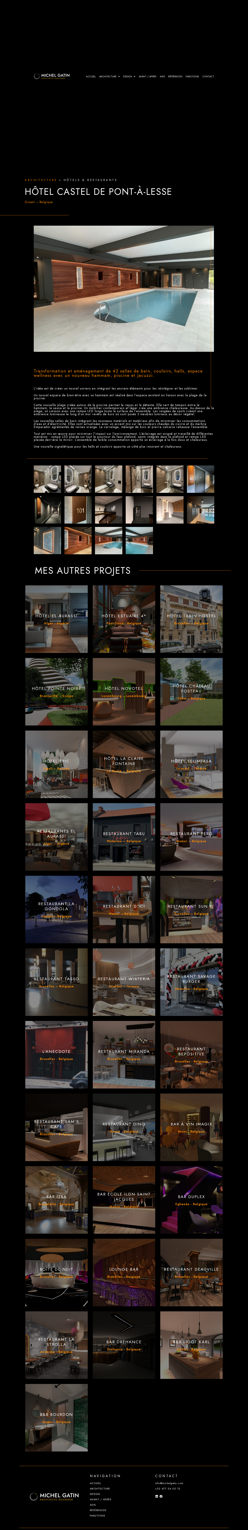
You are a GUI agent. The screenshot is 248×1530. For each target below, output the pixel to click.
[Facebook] (161, 1496)
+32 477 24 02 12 (167, 1488)
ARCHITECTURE (108, 76)
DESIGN (127, 76)
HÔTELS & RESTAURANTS (91, 178)
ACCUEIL (91, 76)
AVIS (162, 76)
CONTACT (208, 76)
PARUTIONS (192, 76)
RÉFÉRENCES (175, 76)
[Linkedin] (156, 1496)
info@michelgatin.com (169, 1483)
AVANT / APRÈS (148, 76)
